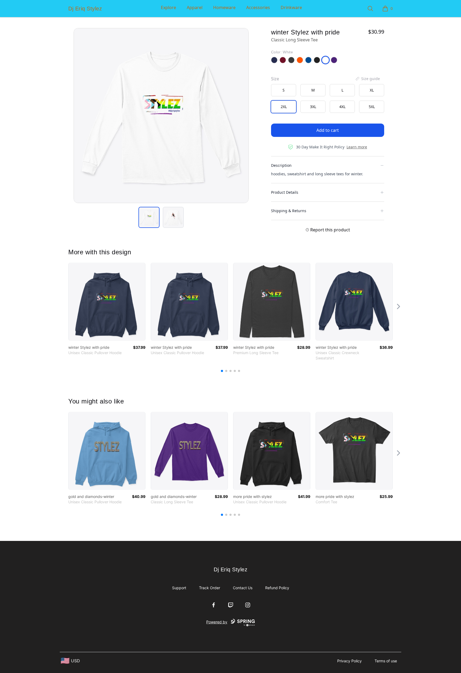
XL (372, 90)
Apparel (194, 7)
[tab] (149, 217)
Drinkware (291, 7)
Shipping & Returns (288, 210)
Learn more (357, 146)
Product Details (284, 192)
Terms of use (386, 661)
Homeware (224, 7)
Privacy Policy (349, 661)
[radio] (283, 90)
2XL (284, 106)
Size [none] (275, 79)
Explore (168, 7)
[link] (107, 301)
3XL (313, 106)
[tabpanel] (161, 115)
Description (281, 165)
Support (179, 587)
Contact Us (242, 587)
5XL (372, 106)
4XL (342, 106)
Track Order (209, 587)
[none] (367, 78)
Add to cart (327, 130)
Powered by (216, 622)
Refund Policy (277, 587)
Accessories (258, 7)
